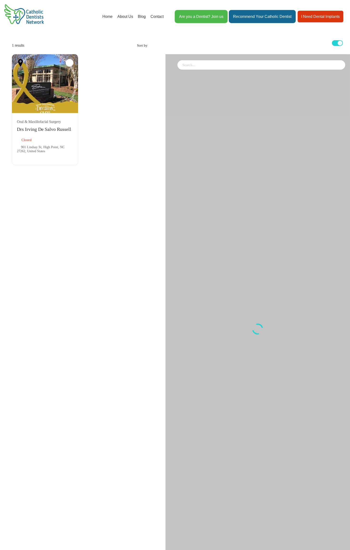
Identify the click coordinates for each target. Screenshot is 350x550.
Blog (142, 17)
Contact (157, 17)
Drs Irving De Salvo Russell (44, 129)
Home (107, 17)
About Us (125, 17)
